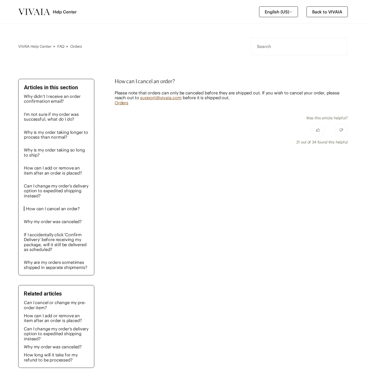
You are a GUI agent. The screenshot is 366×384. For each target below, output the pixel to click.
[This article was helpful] (318, 130)
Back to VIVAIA (327, 11)
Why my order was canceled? (53, 221)
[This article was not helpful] (341, 130)
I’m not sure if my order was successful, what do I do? (51, 117)
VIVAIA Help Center (34, 46)
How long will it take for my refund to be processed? (51, 357)
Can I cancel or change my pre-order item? (54, 305)
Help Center (65, 11)
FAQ (60, 46)
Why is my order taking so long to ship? (54, 152)
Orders (76, 46)
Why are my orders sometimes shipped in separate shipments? (55, 265)
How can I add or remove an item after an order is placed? (53, 170)
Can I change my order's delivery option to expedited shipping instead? (56, 190)
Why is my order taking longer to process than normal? (56, 135)
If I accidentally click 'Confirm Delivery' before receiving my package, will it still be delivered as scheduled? (55, 242)
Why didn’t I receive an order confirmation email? (52, 99)
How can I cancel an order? (53, 208)
